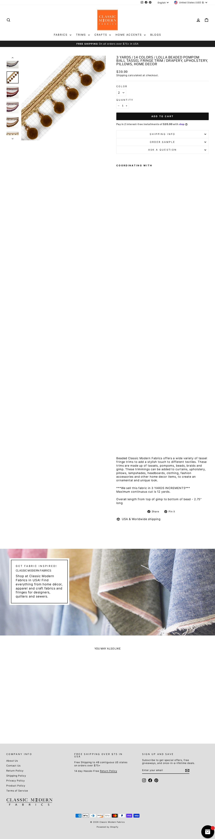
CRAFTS (101, 34)
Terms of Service (17, 790)
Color (121, 86)
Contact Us (13, 765)
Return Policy (15, 770)
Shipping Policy (16, 775)
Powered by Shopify (107, 827)
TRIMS (81, 34)
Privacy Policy (15, 780)
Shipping (121, 75)
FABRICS (61, 34)
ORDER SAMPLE (162, 142)
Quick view (30, 702)
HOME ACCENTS (129, 34)
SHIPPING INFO (162, 134)
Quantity (125, 100)
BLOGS (155, 34)
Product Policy (15, 785)
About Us (12, 760)
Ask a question (162, 149)
